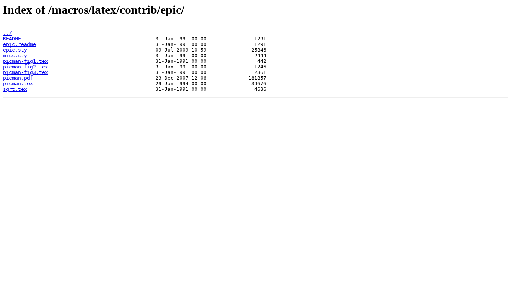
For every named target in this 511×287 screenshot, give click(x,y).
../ (7, 33)
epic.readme (19, 44)
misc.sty (15, 55)
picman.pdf (18, 78)
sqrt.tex (15, 89)
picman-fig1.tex (25, 61)
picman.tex (18, 83)
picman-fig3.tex (25, 72)
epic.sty (15, 50)
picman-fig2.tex (25, 67)
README (12, 38)
